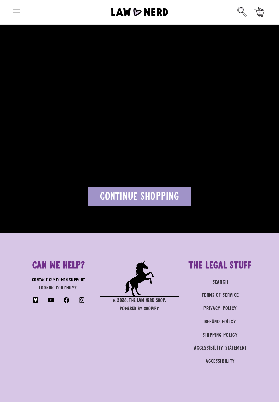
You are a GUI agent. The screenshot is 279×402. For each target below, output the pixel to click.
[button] (16, 12)
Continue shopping (139, 196)
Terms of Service (220, 295)
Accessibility (220, 361)
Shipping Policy (220, 335)
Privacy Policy (220, 308)
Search (220, 282)
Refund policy (220, 322)
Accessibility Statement (220, 348)
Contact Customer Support (59, 280)
